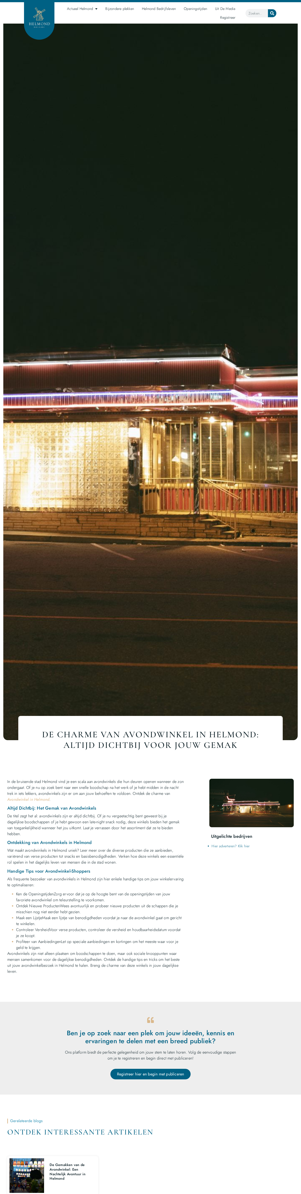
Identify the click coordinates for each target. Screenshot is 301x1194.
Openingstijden (195, 8)
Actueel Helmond (80, 8)
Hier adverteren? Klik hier (231, 846)
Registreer (227, 17)
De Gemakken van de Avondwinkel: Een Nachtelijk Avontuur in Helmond (67, 1171)
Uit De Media (225, 8)
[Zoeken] (272, 13)
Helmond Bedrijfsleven (159, 8)
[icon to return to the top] (284, 1160)
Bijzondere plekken (119, 8)
